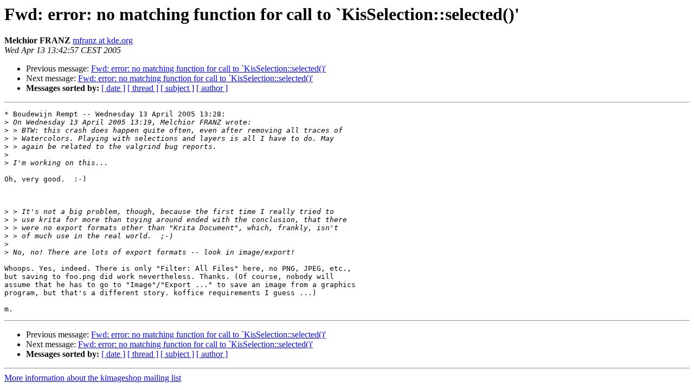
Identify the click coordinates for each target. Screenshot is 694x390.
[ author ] (212, 88)
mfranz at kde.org (103, 40)
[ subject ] (177, 88)
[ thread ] (142, 88)
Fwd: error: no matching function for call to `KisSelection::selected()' (208, 68)
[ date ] (113, 88)
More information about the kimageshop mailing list (92, 377)
